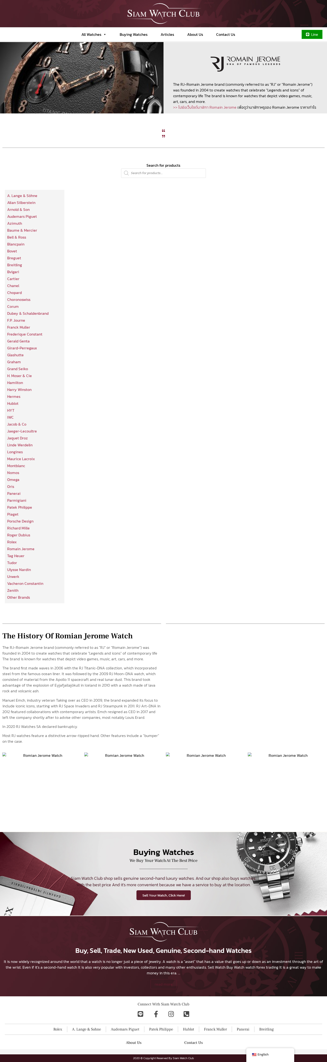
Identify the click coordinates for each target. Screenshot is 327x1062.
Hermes (13, 396)
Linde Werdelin (20, 445)
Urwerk (13, 576)
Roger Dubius (18, 535)
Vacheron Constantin (25, 583)
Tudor (12, 563)
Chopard (14, 292)
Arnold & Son (18, 209)
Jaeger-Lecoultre (22, 431)
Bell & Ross (16, 237)
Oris (10, 486)
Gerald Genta (18, 341)
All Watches (91, 34)
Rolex (12, 542)
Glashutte (15, 355)
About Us (195, 34)
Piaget (12, 514)
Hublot (12, 403)
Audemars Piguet (22, 216)
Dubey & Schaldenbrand (28, 313)
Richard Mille (18, 528)
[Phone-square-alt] (186, 1013)
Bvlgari (13, 272)
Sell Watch (217, 967)
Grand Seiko (17, 369)
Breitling (14, 265)
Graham (14, 362)
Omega (13, 479)
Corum (13, 306)
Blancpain (15, 244)
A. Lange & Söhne (22, 195)
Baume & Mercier (22, 230)
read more (164, 984)
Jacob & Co (16, 424)
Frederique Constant (24, 334)
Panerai (14, 493)
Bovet (12, 251)
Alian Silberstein (21, 202)
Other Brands (18, 597)
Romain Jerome (20, 549)
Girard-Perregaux (22, 348)
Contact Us (225, 34)
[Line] (140, 1013)
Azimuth (14, 223)
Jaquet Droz (17, 438)
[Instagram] (171, 1013)
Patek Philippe (19, 507)
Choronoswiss (18, 299)
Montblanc (16, 466)
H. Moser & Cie (19, 376)
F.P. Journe (16, 320)
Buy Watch (235, 967)
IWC (10, 417)
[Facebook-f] (155, 1013)
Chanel (13, 285)
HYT (10, 410)
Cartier (13, 279)
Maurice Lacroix (21, 459)
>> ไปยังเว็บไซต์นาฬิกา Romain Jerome (205, 107)
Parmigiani (16, 500)
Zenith (12, 590)
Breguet (14, 258)
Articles (167, 34)
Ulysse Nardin (19, 569)
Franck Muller (18, 327)
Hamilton (15, 382)
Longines (15, 452)
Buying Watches (133, 34)
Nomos (13, 472)
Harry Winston (19, 389)
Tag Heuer (15, 556)
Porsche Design (20, 521)
